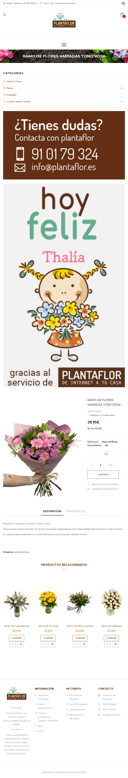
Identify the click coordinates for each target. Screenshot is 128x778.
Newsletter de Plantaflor (76, 716)
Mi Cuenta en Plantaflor (76, 697)
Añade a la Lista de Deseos (104, 484)
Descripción (52, 511)
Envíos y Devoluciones (44, 706)
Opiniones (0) (75, 511)
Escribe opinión (108, 415)
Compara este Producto (104, 489)
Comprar (17, 638)
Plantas (10, 88)
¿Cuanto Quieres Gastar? (18, 101)
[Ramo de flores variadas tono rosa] (43, 451)
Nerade (59, 772)
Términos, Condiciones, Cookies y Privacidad (48, 717)
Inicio (40, 731)
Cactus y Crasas (14, 81)
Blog (40, 725)
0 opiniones (95, 415)
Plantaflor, (16, 707)
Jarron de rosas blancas (16, 626)
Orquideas (11, 94)
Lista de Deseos (77, 709)
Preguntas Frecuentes (43, 697)
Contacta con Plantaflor (109, 697)
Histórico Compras (78, 704)
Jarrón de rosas (22, 552)
